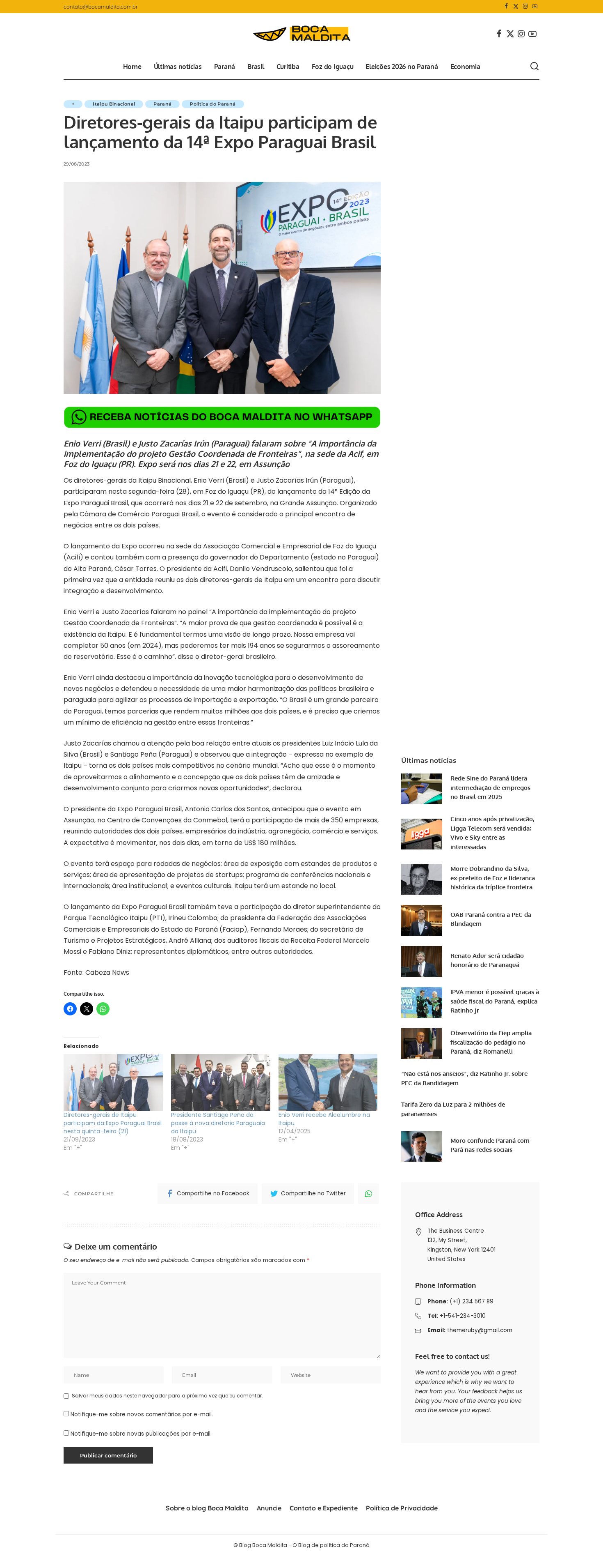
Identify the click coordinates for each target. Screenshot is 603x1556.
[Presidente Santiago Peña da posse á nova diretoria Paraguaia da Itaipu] (220, 1082)
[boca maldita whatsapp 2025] (222, 416)
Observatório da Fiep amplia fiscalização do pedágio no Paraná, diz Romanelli (491, 1042)
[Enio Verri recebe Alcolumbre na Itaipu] (328, 1082)
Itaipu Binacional (114, 104)
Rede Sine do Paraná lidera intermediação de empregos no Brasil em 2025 (490, 787)
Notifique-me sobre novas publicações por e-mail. (141, 1434)
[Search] (534, 66)
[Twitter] (516, 6)
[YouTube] (534, 6)
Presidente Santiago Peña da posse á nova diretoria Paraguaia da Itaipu (218, 1123)
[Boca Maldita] (301, 33)
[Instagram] (525, 6)
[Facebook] (506, 6)
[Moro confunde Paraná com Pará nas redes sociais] (421, 1146)
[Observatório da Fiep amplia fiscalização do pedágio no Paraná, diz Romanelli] (421, 1043)
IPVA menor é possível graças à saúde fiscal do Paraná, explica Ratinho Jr (494, 1001)
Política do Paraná (212, 104)
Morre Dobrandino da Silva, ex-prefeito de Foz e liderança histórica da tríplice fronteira (492, 878)
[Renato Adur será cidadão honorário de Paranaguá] (421, 961)
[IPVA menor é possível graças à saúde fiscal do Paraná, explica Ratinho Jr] (421, 1002)
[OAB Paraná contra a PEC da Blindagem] (421, 920)
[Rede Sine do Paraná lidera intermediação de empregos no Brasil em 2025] (421, 788)
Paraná (162, 104)
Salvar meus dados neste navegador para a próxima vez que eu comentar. (167, 1395)
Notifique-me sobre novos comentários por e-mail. (142, 1414)
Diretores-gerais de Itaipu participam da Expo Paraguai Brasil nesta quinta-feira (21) (113, 1123)
